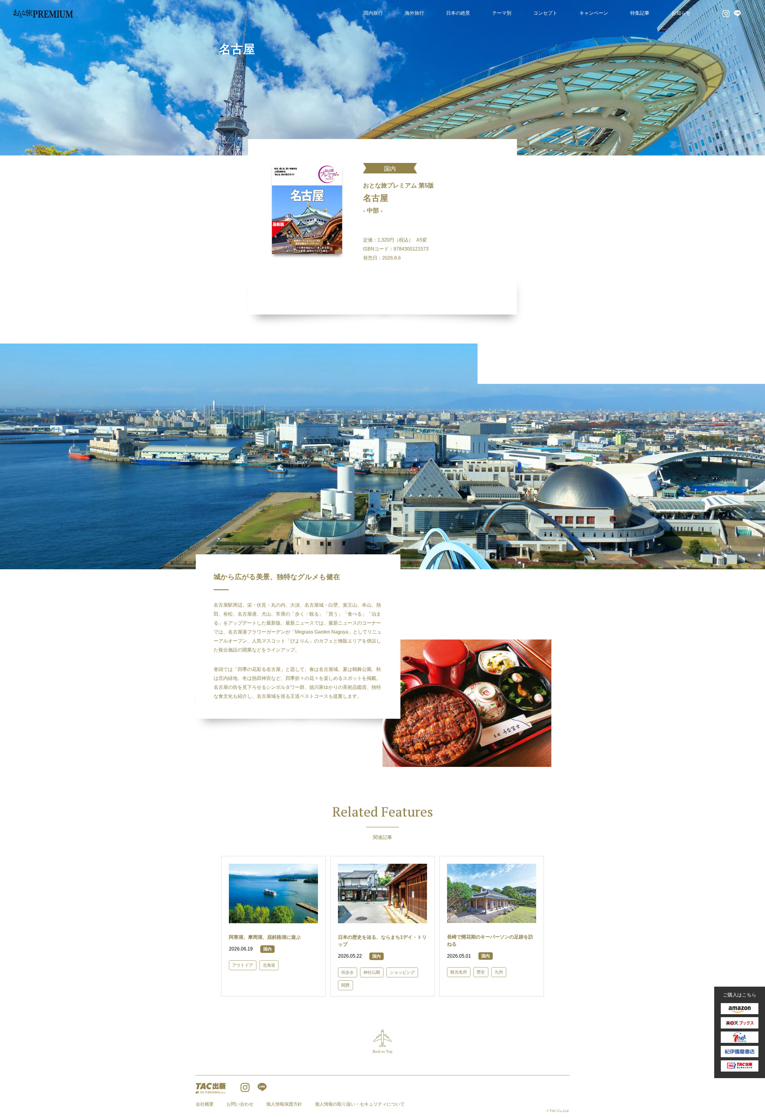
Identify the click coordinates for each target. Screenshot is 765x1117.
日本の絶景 (458, 13)
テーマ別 (501, 13)
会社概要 (205, 1104)
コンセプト (545, 13)
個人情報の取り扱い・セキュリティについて (360, 1104)
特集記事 (639, 13)
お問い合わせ (240, 1104)
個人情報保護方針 (284, 1104)
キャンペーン (593, 13)
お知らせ (681, 13)
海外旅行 (414, 13)
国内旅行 (373, 13)
